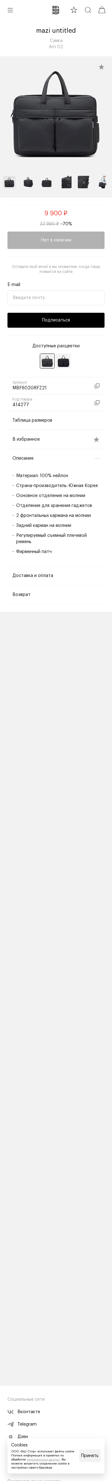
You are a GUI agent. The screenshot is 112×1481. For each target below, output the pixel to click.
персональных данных (43, 1459)
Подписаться (56, 320)
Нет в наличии (56, 240)
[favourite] (74, 10)
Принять (90, 1456)
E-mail (13, 285)
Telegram (27, 1424)
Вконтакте (28, 1412)
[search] (88, 10)
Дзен (22, 1437)
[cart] (102, 10)
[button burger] (10, 10)
